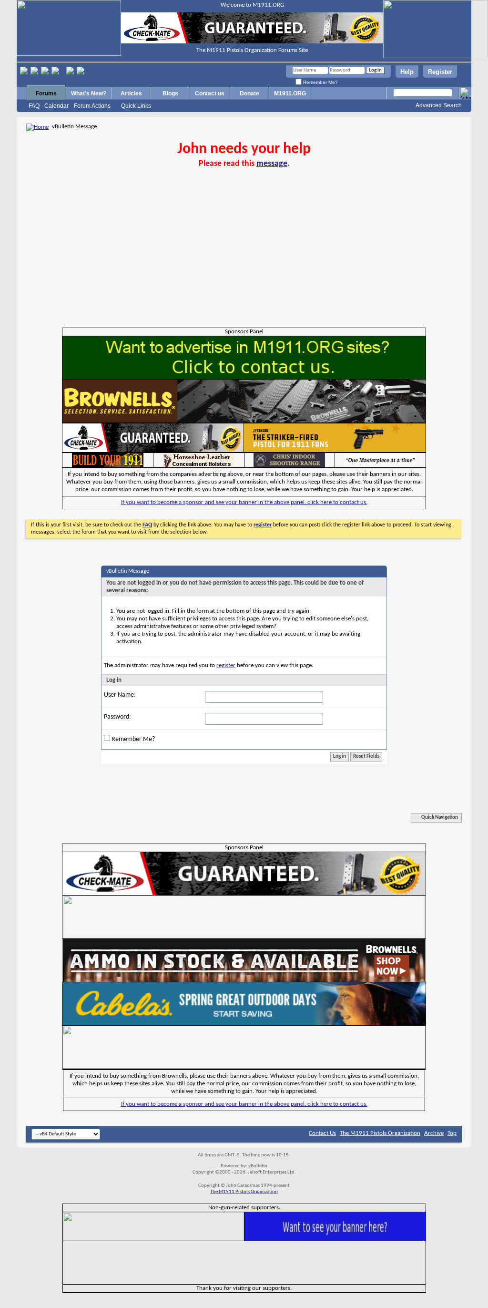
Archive (434, 1133)
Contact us (209, 93)
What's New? (88, 93)
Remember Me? (320, 82)
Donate (249, 93)
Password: (117, 717)
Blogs (170, 93)
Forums (46, 93)
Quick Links (136, 106)
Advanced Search (439, 105)
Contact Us (322, 1133)
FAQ (34, 106)
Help (407, 71)
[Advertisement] (244, 256)
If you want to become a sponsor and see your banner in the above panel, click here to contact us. (244, 502)
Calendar (56, 106)
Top (452, 1133)
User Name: (120, 695)
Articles (131, 93)
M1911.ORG (290, 93)
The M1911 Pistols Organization (380, 1133)
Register (440, 71)
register (225, 665)
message (271, 163)
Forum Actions (92, 106)
